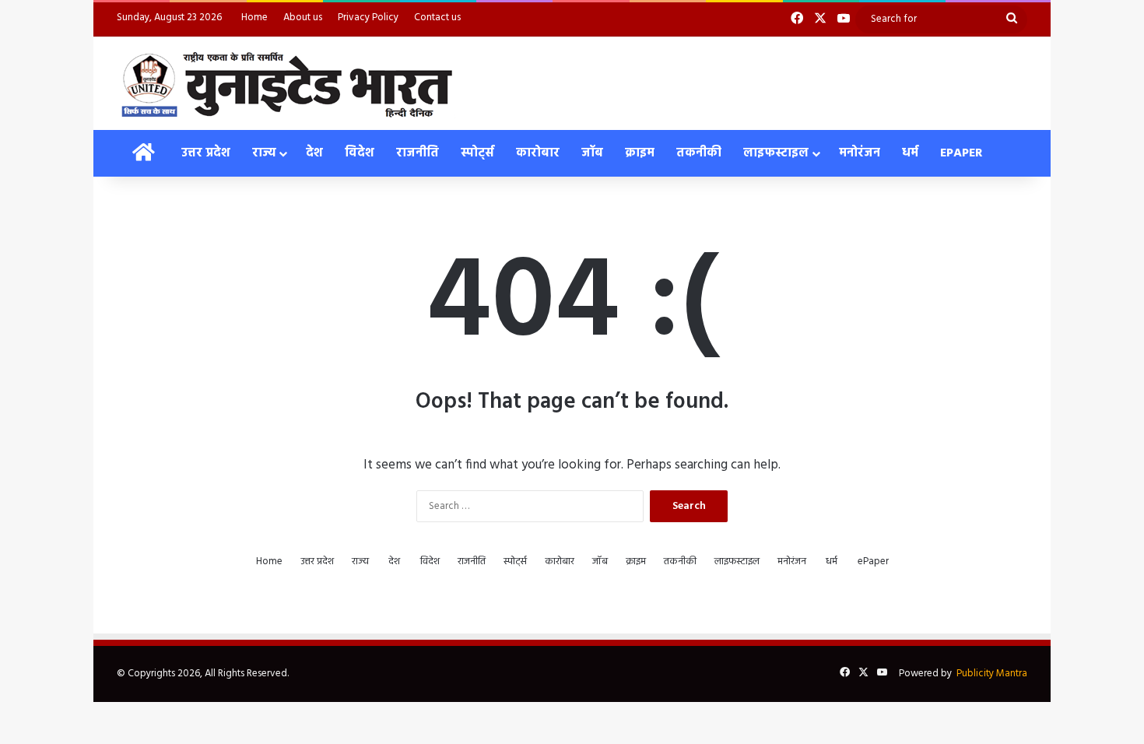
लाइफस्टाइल (776, 153)
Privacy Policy (368, 17)
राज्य (263, 153)
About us (302, 17)
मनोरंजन (859, 153)
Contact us (437, 17)
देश (314, 153)
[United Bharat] (286, 83)
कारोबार (538, 153)
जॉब (592, 153)
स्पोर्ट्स (477, 153)
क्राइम (639, 153)
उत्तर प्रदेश (205, 153)
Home (254, 17)
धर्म (910, 153)
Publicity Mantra (991, 673)
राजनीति (417, 153)
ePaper (961, 153)
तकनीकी (698, 153)
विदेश (359, 153)
